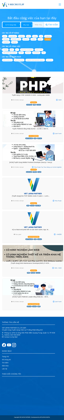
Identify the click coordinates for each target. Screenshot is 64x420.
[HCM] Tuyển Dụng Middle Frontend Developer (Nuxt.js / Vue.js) (30, 162)
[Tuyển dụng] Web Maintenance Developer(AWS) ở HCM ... (31, 263)
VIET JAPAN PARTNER (24, 417)
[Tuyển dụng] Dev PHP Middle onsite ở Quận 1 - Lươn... (31, 196)
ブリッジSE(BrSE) (34, 136)
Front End (33, 169)
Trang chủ (5, 356)
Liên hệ (4, 369)
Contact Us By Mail (11, 337)
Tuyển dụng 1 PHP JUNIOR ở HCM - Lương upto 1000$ (31, 95)
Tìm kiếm (53, 24)
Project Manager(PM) (34, 304)
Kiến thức (5, 366)
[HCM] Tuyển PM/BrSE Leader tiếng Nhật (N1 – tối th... (30, 297)
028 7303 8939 (15, 335)
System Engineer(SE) (33, 237)
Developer (33, 102)
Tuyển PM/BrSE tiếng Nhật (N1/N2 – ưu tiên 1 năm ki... (30, 129)
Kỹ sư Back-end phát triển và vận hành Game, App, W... (30, 229)
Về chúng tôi (6, 360)
